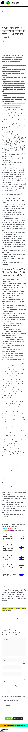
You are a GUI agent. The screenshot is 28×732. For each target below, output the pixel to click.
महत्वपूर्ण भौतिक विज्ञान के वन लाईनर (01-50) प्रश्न (13, 55)
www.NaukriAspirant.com (13, 622)
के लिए (18, 61)
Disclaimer (15, 722)
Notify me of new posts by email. (11, 700)
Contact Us (10, 722)
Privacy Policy (21, 722)
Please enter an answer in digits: (10, 686)
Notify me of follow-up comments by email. (14, 696)
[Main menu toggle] (2, 2)
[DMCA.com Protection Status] (14, 718)
